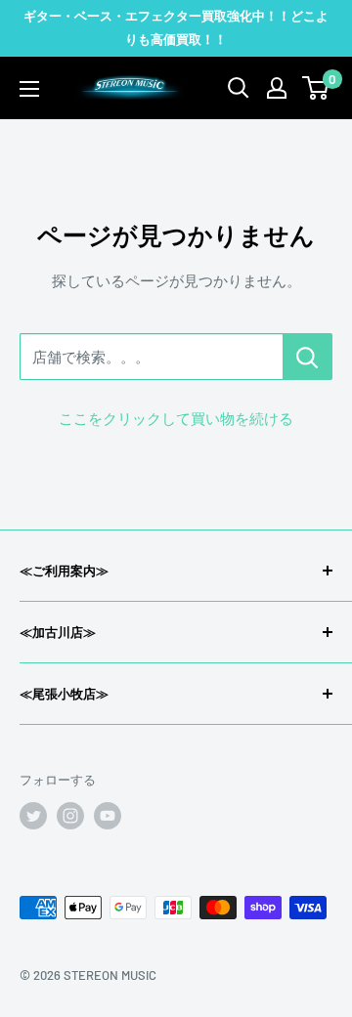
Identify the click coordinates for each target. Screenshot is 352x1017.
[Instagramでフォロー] (70, 815)
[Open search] (238, 88)
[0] (316, 88)
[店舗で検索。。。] (307, 356)
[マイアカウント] (276, 88)
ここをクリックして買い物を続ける (176, 418)
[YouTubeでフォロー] (107, 815)
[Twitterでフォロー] (33, 815)
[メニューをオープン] (29, 89)
